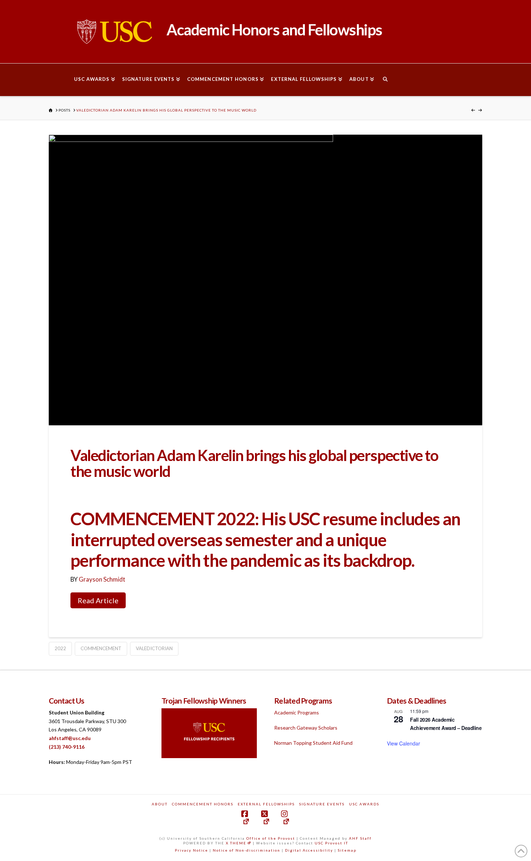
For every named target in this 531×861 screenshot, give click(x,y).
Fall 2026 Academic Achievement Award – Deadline (446, 723)
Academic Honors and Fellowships (273, 30)
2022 (60, 648)
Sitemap (347, 850)
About (160, 804)
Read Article (98, 600)
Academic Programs (296, 712)
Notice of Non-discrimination (246, 850)
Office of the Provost (270, 838)
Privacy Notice (191, 850)
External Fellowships (266, 804)
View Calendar (403, 743)
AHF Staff (360, 838)
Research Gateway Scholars (305, 728)
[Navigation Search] (384, 80)
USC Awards (364, 804)
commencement (101, 648)
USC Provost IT (331, 843)
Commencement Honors (202, 804)
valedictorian (154, 648)
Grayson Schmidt (102, 579)
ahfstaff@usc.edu (70, 738)
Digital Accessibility (309, 850)
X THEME (236, 843)
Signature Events (322, 804)
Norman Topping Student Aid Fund (313, 743)
